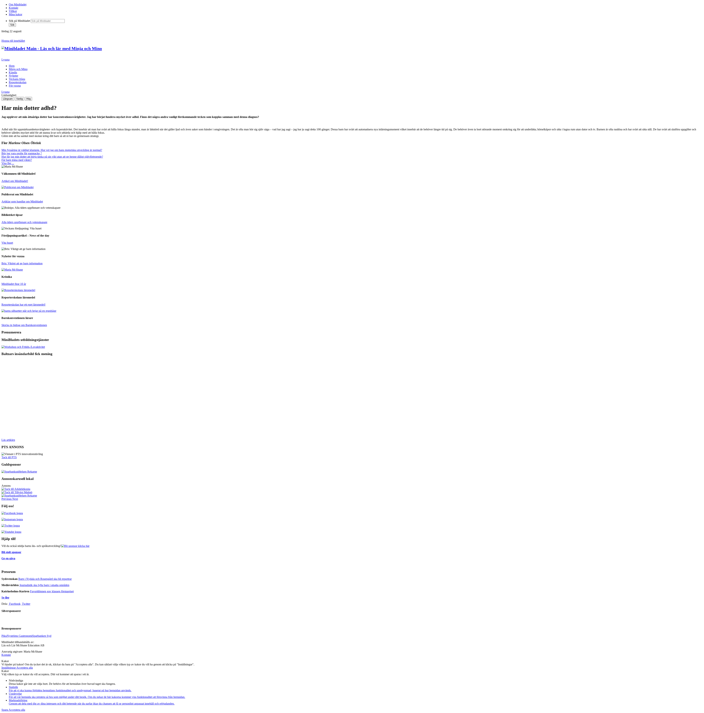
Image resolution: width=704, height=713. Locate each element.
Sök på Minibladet (19, 20)
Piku (4, 635)
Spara (5, 709)
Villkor (13, 11)
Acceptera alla (24, 667)
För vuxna (15, 85)
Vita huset (7, 242)
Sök (12, 24)
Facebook (14, 603)
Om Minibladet (17, 4)
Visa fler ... (7, 163)
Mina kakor (15, 14)
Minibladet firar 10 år (13, 283)
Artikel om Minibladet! (14, 181)
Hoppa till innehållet (13, 40)
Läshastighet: (9, 95)
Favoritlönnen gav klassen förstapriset (52, 591)
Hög (28, 98)
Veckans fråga (17, 79)
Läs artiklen (8, 439)
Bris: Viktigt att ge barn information (22, 263)
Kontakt (13, 7)
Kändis (13, 72)
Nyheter (13, 75)
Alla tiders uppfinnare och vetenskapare (24, 222)
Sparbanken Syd (41, 635)
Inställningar (8, 667)
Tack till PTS (9, 457)
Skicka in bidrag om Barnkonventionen (24, 325)
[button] (6, 498)
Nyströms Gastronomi (19, 635)
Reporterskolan (17, 82)
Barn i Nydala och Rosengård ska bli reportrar (45, 578)
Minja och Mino (18, 69)
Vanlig (19, 98)
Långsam (8, 98)
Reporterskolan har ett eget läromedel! (23, 304)
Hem (11, 65)
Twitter (25, 603)
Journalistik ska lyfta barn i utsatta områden (44, 585)
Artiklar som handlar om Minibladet (22, 201)
